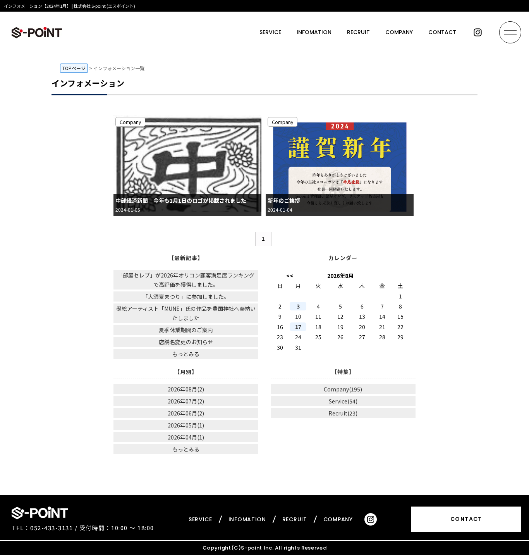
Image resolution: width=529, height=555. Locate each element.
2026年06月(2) (186, 413)
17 (298, 327)
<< (289, 275)
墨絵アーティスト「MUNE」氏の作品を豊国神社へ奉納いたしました (186, 313)
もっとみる (185, 354)
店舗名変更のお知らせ (186, 342)
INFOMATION (314, 32)
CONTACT (442, 32)
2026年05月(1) (186, 425)
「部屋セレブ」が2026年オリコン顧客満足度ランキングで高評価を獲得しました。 (185, 279)
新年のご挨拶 (284, 200)
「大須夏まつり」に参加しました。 (186, 296)
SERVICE (270, 32)
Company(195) (343, 389)
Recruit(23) (342, 413)
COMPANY (399, 32)
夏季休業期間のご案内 (186, 330)
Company (130, 122)
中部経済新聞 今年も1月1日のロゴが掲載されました (180, 200)
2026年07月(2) (186, 401)
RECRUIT (358, 32)
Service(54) (343, 401)
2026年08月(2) (186, 389)
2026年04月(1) (186, 437)
